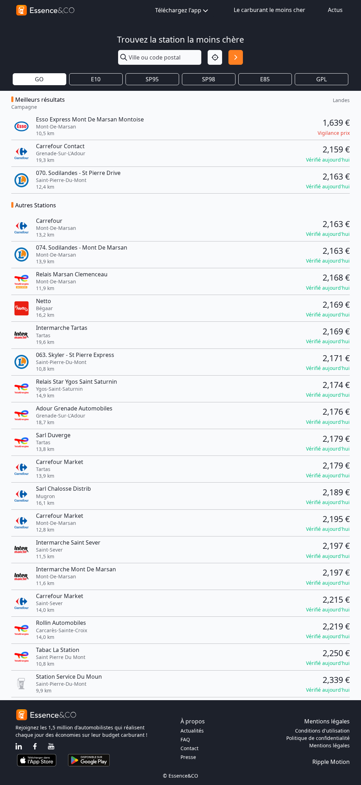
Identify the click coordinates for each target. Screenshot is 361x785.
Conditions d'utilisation (322, 730)
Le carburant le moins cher (269, 10)
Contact (189, 748)
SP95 (152, 79)
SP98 (208, 79)
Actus (335, 10)
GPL (321, 79)
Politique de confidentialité (318, 738)
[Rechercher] (235, 57)
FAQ (185, 739)
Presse (188, 757)
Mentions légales (329, 745)
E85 (265, 79)
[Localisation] (215, 57)
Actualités (192, 730)
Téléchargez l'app (178, 10)
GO (39, 79)
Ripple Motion (331, 762)
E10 (95, 79)
